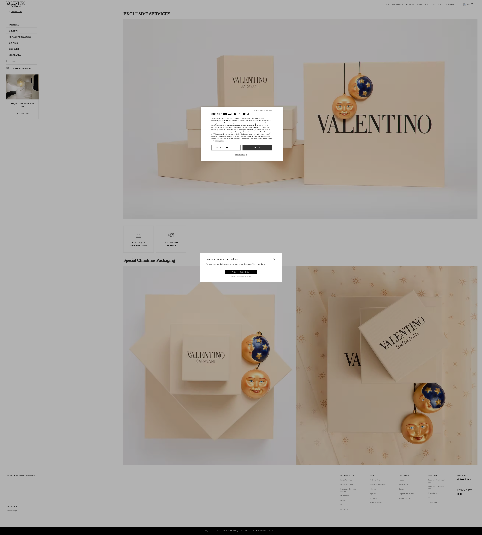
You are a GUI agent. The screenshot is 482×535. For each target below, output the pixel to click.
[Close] (274, 259)
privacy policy (219, 141)
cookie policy (267, 139)
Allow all (257, 148)
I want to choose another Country (241, 276)
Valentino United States (241, 272)
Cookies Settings (241, 155)
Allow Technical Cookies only (226, 148)
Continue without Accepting (263, 110)
